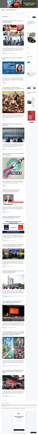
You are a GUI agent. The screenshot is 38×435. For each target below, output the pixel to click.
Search (34, 17)
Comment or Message (30, 56)
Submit (28, 62)
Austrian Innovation (5, 53)
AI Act (3, 365)
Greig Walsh (6, 327)
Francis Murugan (4, 266)
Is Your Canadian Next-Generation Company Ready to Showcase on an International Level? (13, 371)
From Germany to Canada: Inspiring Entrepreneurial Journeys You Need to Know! (13, 88)
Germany (4, 327)
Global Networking (9, 53)
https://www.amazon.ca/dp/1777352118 (33, 106)
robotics (10, 296)
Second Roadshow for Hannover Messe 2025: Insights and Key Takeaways (12, 302)
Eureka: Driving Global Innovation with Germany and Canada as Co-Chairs (11, 217)
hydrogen (3, 296)
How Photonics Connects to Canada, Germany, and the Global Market (11, 190)
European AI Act (12, 365)
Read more (7, 80)
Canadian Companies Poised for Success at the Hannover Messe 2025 (13, 271)
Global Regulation (15, 365)
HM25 (12, 327)
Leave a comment (5, 83)
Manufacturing (6, 296)
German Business (7, 395)
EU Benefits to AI (8, 365)
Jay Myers (14, 327)
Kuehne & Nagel (8, 266)
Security (20, 365)
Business (4, 52)
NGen (8, 296)
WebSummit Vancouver (13, 53)
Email (28, 53)
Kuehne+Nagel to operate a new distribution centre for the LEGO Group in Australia (13, 245)
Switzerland (11, 266)
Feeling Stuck (4, 185)
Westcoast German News (10, 9)
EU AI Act (5, 365)
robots (12, 296)
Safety (18, 365)
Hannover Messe (9, 327)
